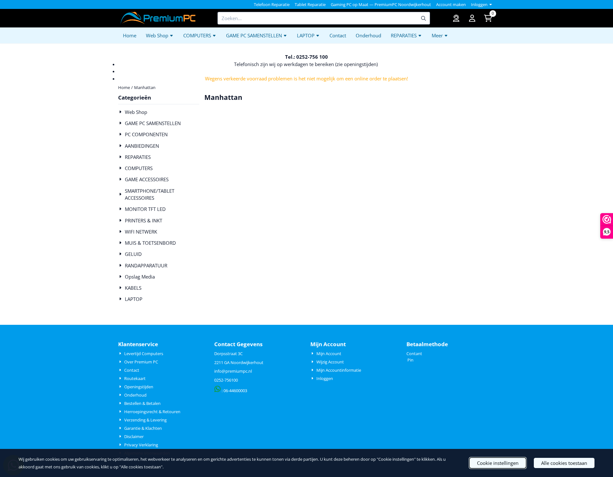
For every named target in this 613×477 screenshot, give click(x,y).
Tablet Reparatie (310, 4)
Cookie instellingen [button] (497, 463)
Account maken (451, 4)
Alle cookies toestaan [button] (564, 463)
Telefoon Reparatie (272, 4)
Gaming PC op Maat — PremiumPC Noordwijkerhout (381, 4)
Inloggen (479, 4)
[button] (472, 18)
